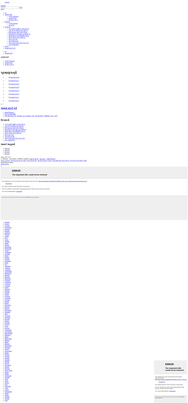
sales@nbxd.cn (9, 112)
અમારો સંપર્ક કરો (10, 48)
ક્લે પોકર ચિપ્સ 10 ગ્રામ (18, 160)
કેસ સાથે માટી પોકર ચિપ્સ (60, 160)
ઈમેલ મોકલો (5, 164)
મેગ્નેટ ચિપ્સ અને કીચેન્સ (17, 37)
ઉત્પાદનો (7, 27)
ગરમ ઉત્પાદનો (33, 159)
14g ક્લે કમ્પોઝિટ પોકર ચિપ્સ (18, 30)
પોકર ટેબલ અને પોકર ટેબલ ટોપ (19, 43)
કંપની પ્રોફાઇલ (14, 16)
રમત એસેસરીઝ (14, 44)
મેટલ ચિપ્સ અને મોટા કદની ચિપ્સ (19, 34)
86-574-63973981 (10, 114)
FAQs (6, 46)
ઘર (5, 13)
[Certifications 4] (14, 87)
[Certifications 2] (14, 94)
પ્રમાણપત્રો (12, 18)
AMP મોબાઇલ (50, 159)
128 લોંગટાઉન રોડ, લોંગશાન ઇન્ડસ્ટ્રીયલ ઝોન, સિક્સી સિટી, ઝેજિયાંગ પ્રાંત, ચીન (31, 116)
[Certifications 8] (14, 77)
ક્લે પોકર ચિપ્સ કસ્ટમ (45, 160)
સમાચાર (7, 22)
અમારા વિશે (8, 14)
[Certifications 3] (14, 91)
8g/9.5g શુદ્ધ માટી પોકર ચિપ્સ (18, 32)
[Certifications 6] (14, 84)
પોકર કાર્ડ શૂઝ (5, 160)
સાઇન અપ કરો (5, 157)
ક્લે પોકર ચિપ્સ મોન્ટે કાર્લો (78, 160)
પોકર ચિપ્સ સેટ (13, 41)
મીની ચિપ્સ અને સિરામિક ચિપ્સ (19, 36)
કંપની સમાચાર (13, 23)
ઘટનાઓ (11, 25)
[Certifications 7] (14, 81)
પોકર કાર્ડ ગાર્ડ (13, 39)
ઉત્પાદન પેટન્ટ (13, 20)
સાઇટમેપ (42, 159)
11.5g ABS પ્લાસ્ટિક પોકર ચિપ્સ (19, 29)
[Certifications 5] (14, 101)
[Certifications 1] (14, 97)
